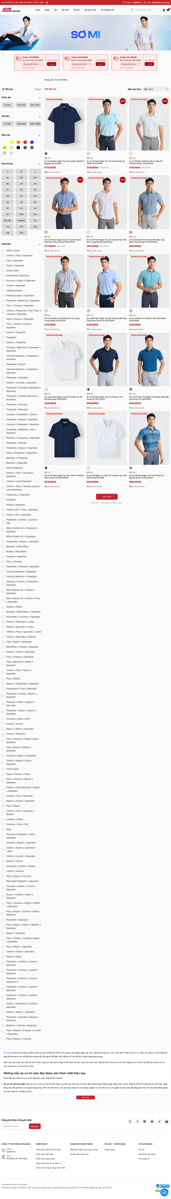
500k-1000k (35, 124)
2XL (21, 177)
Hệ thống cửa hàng (160, 2)
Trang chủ (48, 80)
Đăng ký (34, 1126)
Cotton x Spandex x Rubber (21, 636)
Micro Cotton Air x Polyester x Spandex (22, 530)
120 (21, 226)
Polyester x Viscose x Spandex (22, 566)
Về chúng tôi (143, 1159)
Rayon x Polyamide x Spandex (22, 683)
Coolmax (11, 499)
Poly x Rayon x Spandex (19, 946)
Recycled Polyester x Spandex (22, 881)
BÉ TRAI (65, 10)
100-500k (21, 124)
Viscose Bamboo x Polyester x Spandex (22, 357)
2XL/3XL (7, 220)
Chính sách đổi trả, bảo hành (48, 1149)
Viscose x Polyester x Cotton (21, 414)
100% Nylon (12, 769)
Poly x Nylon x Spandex (19, 641)
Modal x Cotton (14, 861)
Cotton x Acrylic (14, 723)
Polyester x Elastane (17, 919)
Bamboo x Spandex (16, 462)
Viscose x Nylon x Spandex (20, 280)
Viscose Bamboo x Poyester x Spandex (22, 371)
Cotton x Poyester (16, 332)
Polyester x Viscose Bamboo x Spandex (22, 398)
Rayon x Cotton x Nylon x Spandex (19, 896)
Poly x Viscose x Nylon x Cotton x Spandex (23, 905)
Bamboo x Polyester (17, 458)
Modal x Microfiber (16, 551)
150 (21, 233)
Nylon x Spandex (15, 265)
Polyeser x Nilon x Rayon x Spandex (20, 704)
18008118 (137, 2)
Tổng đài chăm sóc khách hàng (83, 1149)
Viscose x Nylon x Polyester (21, 755)
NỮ (55, 10)
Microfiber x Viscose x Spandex (23, 616)
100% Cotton (13, 250)
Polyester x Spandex (17, 377)
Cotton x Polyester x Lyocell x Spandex (22, 1005)
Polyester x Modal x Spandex (22, 419)
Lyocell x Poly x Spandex (19, 795)
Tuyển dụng (109, 1149)
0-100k (7, 124)
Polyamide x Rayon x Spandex (22, 541)
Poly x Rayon (13, 805)
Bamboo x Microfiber (17, 546)
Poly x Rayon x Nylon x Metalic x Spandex (23, 926)
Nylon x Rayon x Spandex (20, 319)
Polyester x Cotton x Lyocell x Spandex (22, 963)
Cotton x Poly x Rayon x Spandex (19, 672)
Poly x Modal (13, 678)
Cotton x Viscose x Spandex (21, 382)
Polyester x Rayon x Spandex (22, 448)
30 (35, 184)
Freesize (21, 220)
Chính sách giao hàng (45, 1159)
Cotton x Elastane (15, 733)
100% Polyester (14, 468)
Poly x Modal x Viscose (18, 1038)
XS (35, 220)
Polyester (11, 337)
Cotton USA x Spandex (18, 514)
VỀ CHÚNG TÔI (107, 10)
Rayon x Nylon (14, 956)
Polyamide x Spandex (18, 494)
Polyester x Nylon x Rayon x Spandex (21, 712)
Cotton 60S (12, 270)
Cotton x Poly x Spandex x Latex (23, 631)
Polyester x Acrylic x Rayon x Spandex (21, 695)
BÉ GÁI (77, 10)
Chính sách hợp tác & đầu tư (48, 1163)
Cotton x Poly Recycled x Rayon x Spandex (23, 789)
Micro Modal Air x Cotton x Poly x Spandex (23, 600)
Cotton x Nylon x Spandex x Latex (21, 849)
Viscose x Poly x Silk (17, 824)
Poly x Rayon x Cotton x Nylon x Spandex (23, 913)
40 (35, 202)
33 (35, 190)
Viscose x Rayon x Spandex (21, 842)
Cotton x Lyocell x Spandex (20, 856)
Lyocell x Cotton (14, 819)
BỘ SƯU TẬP (90, 10)
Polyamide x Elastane (17, 275)
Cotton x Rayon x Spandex (20, 1012)
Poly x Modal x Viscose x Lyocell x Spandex (23, 1032)
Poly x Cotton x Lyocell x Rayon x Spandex (23, 940)
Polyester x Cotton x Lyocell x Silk (22, 521)
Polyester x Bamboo (17, 409)
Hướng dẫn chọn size (79, 1154)
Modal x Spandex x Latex (20, 626)
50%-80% (35, 105)
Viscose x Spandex (16, 556)
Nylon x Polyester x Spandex (21, 452)
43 (35, 208)
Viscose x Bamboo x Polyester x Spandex (23, 349)
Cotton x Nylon (14, 606)
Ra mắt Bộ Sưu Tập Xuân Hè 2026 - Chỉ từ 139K (23, 2)
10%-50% (21, 105)
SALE (37, 10)
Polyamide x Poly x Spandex (21, 688)
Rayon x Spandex (15, 933)
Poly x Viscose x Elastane (20, 656)
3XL (35, 177)
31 (8, 190)
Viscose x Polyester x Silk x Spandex (20, 836)
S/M (21, 214)
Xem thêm (106, 497)
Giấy (8, 829)
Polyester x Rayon (16, 364)
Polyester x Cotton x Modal (20, 866)
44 (7, 214)
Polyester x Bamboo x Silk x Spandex (21, 431)
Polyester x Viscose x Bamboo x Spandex (23, 389)
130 (35, 226)
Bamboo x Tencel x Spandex (21, 1025)
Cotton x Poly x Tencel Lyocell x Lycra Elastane (23, 488)
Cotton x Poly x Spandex (19, 255)
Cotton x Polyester (16, 342)
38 (7, 202)
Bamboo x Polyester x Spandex (23, 438)
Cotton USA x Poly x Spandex (22, 509)
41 (8, 208)
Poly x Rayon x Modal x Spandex (18, 749)
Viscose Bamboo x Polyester (21, 576)
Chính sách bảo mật (44, 1154)
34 (7, 196)
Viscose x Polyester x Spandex (22, 424)
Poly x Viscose (14, 561)
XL (8, 177)
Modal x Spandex (15, 504)
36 (35, 196)
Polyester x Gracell (16, 442)
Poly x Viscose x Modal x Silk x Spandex (22, 741)
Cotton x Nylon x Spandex (20, 951)
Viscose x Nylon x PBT (18, 719)
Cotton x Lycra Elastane (19, 481)
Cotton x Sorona (15, 871)
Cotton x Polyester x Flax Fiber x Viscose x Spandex (23, 312)
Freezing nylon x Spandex (20, 295)
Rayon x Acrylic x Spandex (20, 801)
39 (21, 202)
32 (21, 190)
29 (21, 184)
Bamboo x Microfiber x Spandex (23, 611)
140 (7, 233)
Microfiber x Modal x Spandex (22, 646)
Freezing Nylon (14, 290)
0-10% (8, 105)
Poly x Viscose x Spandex (20, 305)
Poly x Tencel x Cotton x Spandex (19, 326)
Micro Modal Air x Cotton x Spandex (20, 592)
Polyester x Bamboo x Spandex (23, 300)
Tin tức (141, 1149)
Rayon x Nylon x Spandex (20, 729)
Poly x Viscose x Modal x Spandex (19, 781)
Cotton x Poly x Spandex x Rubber (20, 813)
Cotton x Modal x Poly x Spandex (19, 762)
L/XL (35, 214)
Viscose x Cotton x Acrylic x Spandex (21, 888)
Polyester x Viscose (16, 404)
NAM (47, 10)
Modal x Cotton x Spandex (20, 651)
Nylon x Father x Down (18, 774)
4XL (7, 184)
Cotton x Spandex (16, 285)
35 (21, 196)
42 (21, 208)
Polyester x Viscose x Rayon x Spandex (22, 1019)
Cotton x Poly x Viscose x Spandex (19, 474)
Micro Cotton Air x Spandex (21, 536)
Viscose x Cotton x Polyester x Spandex (22, 583)
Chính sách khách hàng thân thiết (50, 1168)
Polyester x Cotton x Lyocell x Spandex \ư (22, 980)
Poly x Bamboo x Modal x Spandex (19, 663)
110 (7, 226)
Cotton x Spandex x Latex (20, 621)
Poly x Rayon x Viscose (18, 876)
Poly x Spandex (14, 260)
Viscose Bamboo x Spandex (21, 571)
